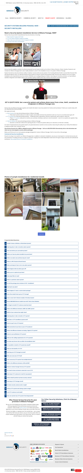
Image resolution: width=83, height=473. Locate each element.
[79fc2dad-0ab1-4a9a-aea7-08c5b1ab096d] (32, 185)
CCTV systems (16, 118)
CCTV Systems (10, 116)
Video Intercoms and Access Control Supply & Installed (20, 40)
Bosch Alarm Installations (61, 450)
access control (23, 407)
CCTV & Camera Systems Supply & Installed (17, 38)
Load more (41, 234)
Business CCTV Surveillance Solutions (64, 456)
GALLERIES (68, 18)
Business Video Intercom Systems (63, 459)
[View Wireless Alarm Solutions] (52, 409)
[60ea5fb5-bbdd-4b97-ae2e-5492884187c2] (51, 185)
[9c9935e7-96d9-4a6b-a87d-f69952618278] (51, 199)
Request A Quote (59, 444)
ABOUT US (41, 18)
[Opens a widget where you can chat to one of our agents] (78, 470)
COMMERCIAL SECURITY (30, 18)
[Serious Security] (17, 10)
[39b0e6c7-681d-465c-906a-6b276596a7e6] (14, 204)
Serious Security (8, 432)
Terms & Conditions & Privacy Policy (38, 462)
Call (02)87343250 (56, 2)
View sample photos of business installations (21, 139)
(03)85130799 (68, 2)
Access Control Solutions (61, 462)
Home (6, 18)
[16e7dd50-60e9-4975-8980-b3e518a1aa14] (69, 204)
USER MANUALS (60, 18)
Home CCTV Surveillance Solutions (64, 453)
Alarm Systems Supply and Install (15, 37)
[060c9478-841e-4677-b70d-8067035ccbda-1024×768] (69, 185)
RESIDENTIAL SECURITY (16, 18)
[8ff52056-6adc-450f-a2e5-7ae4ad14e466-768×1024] (51, 218)
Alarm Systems (10, 113)
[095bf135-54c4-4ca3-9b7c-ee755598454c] (14, 185)
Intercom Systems (11, 121)
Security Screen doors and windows (15, 41)
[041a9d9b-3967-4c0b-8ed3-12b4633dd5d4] (32, 199)
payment (12, 272)
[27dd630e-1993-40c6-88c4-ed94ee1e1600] (32, 213)
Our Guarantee (59, 447)
